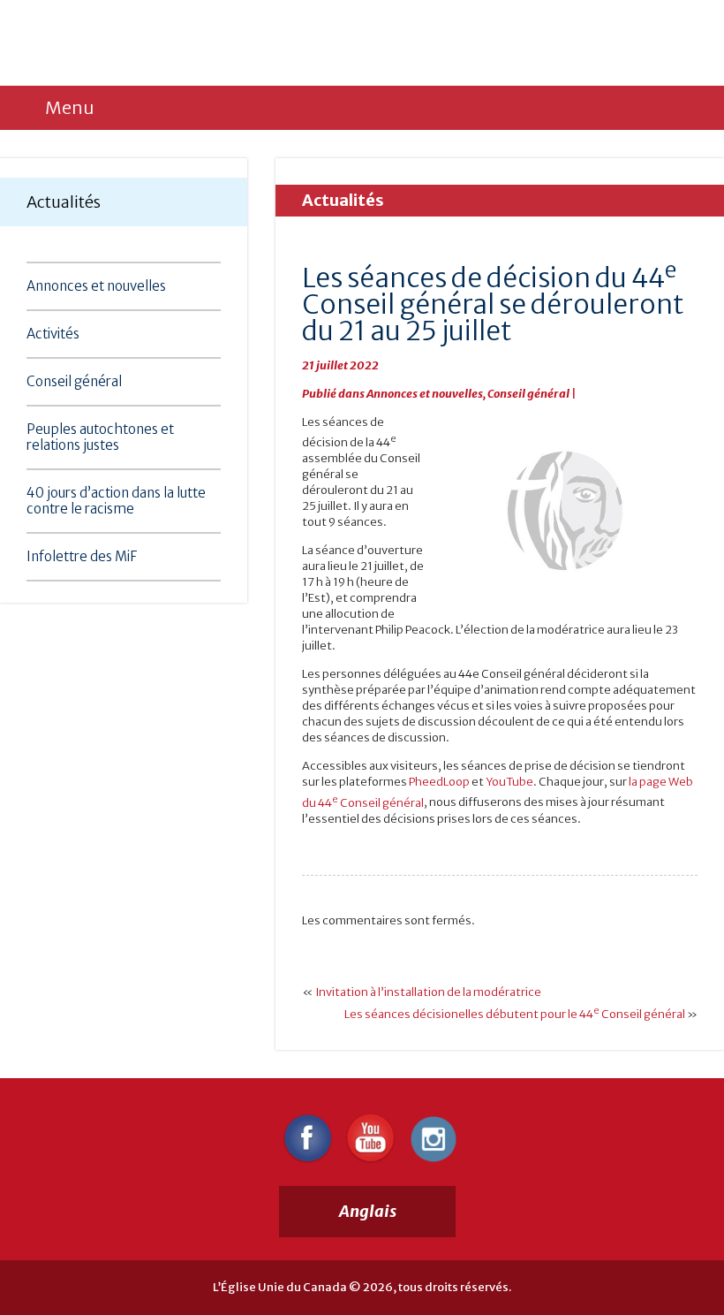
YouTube (509, 781)
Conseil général (74, 381)
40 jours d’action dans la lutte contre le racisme (116, 500)
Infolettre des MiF (81, 556)
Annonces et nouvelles (96, 285)
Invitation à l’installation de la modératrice (428, 992)
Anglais (367, 1211)
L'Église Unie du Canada (175, 42)
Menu (69, 107)
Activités (52, 333)
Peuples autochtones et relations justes (100, 437)
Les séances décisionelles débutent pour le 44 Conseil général (514, 1014)
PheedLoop (439, 781)
